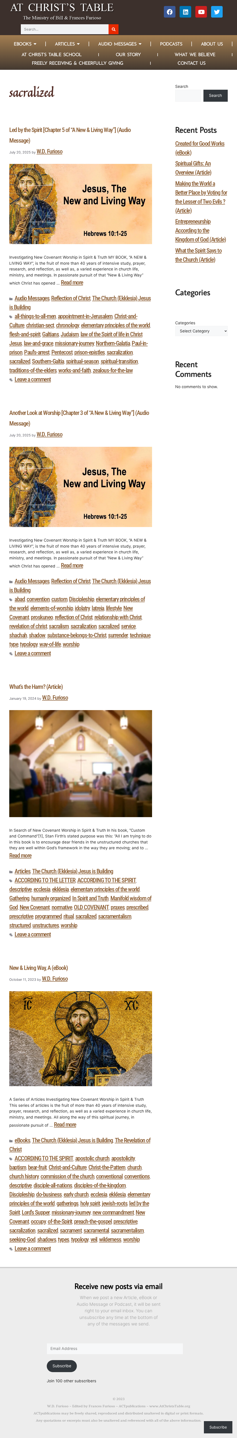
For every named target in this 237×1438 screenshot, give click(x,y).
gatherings (67, 1203)
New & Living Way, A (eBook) (38, 967)
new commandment (113, 1212)
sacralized (19, 361)
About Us (212, 43)
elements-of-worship (51, 608)
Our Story (128, 54)
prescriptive (21, 916)
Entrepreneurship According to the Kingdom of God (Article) (200, 230)
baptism (17, 1167)
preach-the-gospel (93, 1221)
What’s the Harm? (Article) (35, 686)
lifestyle (114, 608)
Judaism (70, 334)
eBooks (22, 1140)
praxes (118, 907)
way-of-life (50, 644)
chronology (67, 325)
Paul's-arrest (37, 352)
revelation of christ (28, 626)
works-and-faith (74, 370)
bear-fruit (37, 1167)
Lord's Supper (36, 1212)
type (13, 644)
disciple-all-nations (53, 1185)
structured (20, 925)
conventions (137, 1176)
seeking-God (22, 1239)
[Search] (113, 29)
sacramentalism (114, 916)
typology (28, 644)
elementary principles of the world (115, 325)
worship (71, 644)
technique (140, 635)
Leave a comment (33, 379)
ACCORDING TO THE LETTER (45, 880)
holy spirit (90, 1203)
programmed (48, 916)
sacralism (59, 626)
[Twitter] (217, 12)
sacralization (120, 352)
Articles (65, 43)
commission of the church (67, 1176)
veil (93, 1239)
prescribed (137, 907)
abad (20, 599)
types (63, 1239)
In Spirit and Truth (90, 898)
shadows (46, 1239)
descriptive (20, 889)
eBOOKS (22, 43)
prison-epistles (89, 352)
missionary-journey (74, 343)
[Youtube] (201, 12)
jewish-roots (114, 1203)
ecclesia (42, 889)
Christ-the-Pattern (106, 1167)
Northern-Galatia (113, 343)
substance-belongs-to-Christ (76, 635)
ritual (68, 916)
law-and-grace (38, 343)
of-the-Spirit (60, 1221)
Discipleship (81, 599)
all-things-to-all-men (35, 316)
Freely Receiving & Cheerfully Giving (77, 63)
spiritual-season (82, 361)
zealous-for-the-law (113, 370)
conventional (109, 1176)
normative (62, 907)
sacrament (71, 1230)
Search (181, 86)
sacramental (96, 1230)
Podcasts (171, 43)
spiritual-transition (119, 361)
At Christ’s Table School (52, 54)
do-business (49, 1194)
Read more (72, 282)
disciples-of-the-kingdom (100, 1185)
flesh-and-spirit (24, 334)
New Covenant (35, 907)
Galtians (50, 334)
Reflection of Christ (70, 298)
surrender (118, 635)
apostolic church (92, 1158)
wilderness (110, 1239)
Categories (185, 323)
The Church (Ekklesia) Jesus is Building (72, 871)
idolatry (82, 608)
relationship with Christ (118, 617)
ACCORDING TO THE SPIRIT (106, 880)
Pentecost (62, 352)
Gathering (19, 898)
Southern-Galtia (48, 361)
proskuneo (42, 617)
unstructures (45, 925)
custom (59, 599)
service (128, 626)
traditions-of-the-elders (32, 370)
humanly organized (51, 898)
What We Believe (195, 54)
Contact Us (191, 63)
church (134, 1167)
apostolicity (123, 1158)
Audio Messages (117, 43)
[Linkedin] (185, 12)
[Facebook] (169, 12)
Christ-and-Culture (68, 1167)
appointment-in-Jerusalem (85, 316)
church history (24, 1176)
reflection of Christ (74, 617)
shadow (37, 635)
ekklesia (60, 889)
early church (76, 1194)
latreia (98, 608)
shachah (18, 635)
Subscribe (62, 1366)
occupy (38, 1221)
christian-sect (40, 325)
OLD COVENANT (91, 907)
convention (38, 599)
